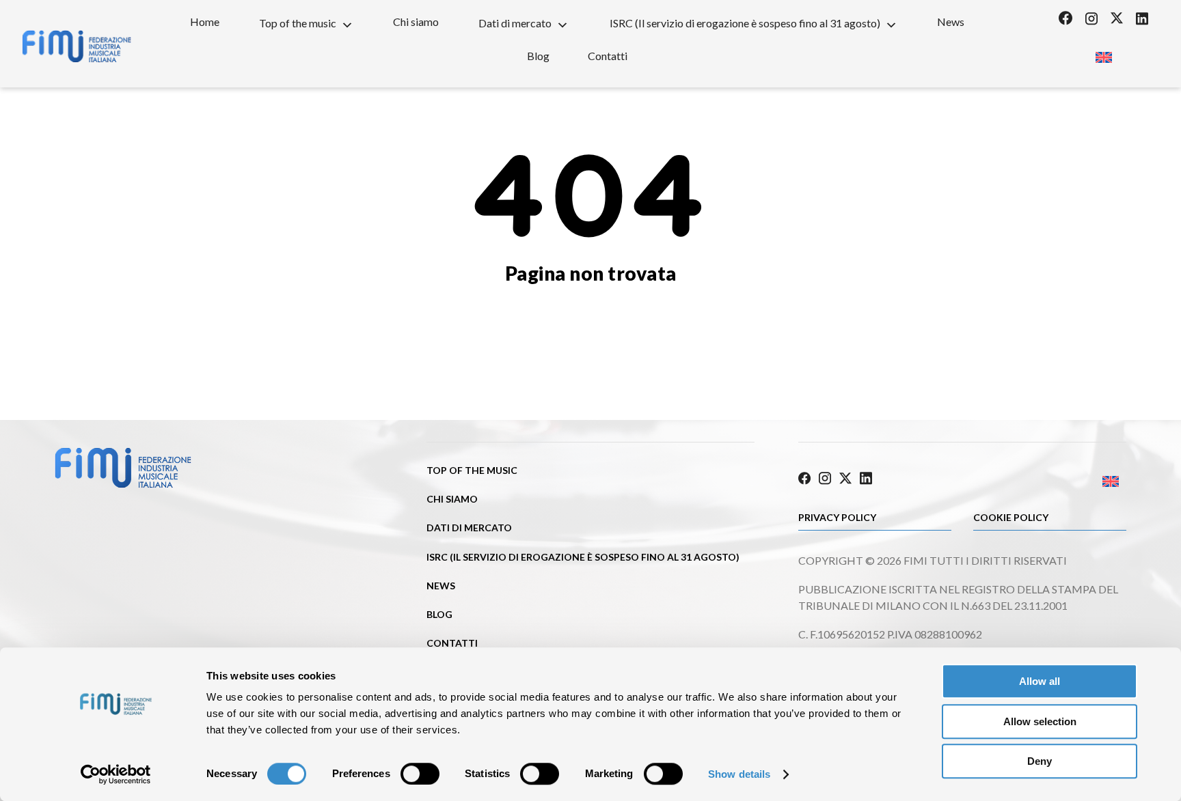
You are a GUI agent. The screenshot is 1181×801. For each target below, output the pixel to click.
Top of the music (297, 22)
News (950, 21)
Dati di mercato (515, 22)
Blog (538, 55)
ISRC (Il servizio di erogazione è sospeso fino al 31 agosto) (745, 22)
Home (204, 21)
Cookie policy (1010, 517)
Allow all (1039, 681)
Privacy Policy (837, 517)
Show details (739, 774)
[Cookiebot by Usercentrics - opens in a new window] (116, 774)
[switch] (420, 774)
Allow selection (1039, 721)
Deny (1039, 761)
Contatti (607, 55)
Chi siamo (416, 21)
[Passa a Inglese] (1103, 53)
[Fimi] (76, 46)
